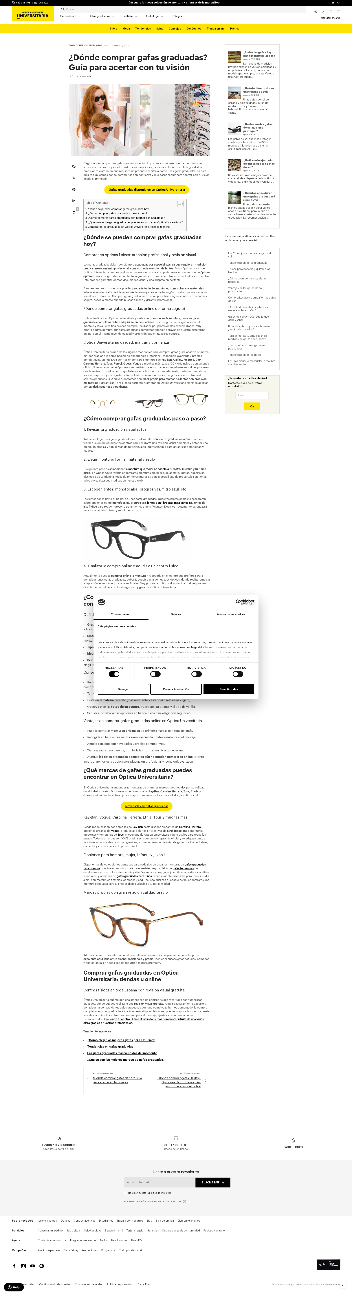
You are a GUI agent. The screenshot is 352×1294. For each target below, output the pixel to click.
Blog (72, 45)
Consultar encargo (330, 18)
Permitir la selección (176, 689)
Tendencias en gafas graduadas (247, 262)
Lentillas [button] (128, 16)
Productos (95, 45)
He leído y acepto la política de (149, 1193)
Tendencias (143, 29)
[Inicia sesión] (323, 12)
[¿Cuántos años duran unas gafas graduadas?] (234, 197)
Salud (159, 29)
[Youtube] (32, 1266)
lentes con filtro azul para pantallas (169, 503)
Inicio (113, 29)
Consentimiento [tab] (121, 614)
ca (338, 3)
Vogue (115, 831)
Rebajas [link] (177, 16)
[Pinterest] (41, 1266)
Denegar (123, 689)
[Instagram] (23, 1266)
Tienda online (216, 29)
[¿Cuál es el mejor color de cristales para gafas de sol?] (234, 165)
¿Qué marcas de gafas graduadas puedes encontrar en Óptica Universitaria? (135, 222)
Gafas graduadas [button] (99, 16)
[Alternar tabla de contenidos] (179, 204)
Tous (121, 834)
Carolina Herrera (190, 827)
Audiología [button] (152, 16)
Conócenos (193, 29)
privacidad (166, 1193)
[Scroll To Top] (343, 1285)
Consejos (175, 29)
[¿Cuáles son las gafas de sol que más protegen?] (234, 128)
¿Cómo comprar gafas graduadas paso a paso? (117, 213)
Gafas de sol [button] (68, 16)
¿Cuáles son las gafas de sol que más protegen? (257, 127)
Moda (126, 29)
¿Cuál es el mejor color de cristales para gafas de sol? (259, 164)
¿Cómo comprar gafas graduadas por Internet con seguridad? (126, 218)
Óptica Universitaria (81, 76)
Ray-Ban (138, 827)
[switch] (155, 674)
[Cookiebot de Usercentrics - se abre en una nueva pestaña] (238, 602)
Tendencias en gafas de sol (244, 355)
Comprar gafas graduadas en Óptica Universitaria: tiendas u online (129, 227)
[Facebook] (14, 1266)
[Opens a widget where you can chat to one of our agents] (14, 1287)
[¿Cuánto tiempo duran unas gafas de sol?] (234, 93)
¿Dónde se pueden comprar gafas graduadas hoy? (119, 209)
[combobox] (183, 9)
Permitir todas (229, 689)
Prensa (234, 29)
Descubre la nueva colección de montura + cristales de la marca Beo (174, 2)
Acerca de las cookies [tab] (231, 614)
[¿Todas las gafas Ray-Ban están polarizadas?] (234, 57)
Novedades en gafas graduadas (146, 806)
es (333, 3)
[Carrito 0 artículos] (338, 11)
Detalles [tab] (176, 614)
